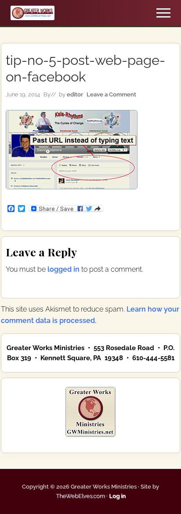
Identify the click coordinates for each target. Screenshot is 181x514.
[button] (163, 13)
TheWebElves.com (80, 496)
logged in (63, 269)
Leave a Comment (111, 94)
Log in (117, 496)
